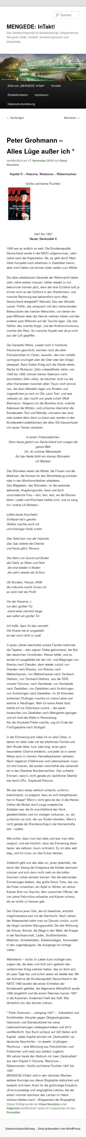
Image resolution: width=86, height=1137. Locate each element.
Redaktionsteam (18, 95)
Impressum (41, 95)
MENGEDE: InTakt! (31, 26)
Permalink (13, 1112)
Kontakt (56, 85)
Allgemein (13, 1108)
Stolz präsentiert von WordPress (59, 1128)
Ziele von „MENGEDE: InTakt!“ (26, 85)
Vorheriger (15, 118)
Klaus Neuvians (49, 1104)
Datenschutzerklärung (21, 104)
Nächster (72, 118)
